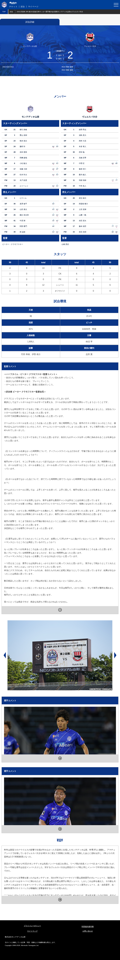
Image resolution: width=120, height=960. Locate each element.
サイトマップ (32, 931)
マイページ (33, 6)
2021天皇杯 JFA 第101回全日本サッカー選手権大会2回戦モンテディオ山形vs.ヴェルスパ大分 (50, 12)
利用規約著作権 (88, 926)
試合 (23, 6)
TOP (4, 12)
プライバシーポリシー (32, 926)
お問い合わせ (87, 931)
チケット (13, 6)
